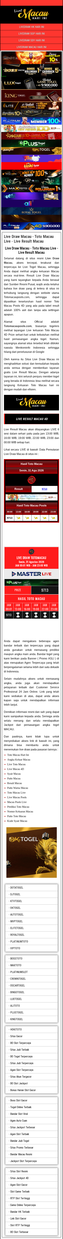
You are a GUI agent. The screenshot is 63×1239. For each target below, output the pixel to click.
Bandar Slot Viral (19, 1114)
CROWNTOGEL (18, 978)
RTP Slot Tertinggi (20, 1198)
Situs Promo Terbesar (21, 1147)
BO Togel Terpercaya (21, 1056)
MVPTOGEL (16, 921)
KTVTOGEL (16, 901)
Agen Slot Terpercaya (21, 1070)
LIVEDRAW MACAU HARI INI (31, 47)
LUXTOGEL (16, 999)
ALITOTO (15, 1005)
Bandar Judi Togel (19, 1140)
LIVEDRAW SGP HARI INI (31, 33)
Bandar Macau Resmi (21, 1154)
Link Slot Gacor (18, 1218)
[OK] (31, 852)
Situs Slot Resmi (19, 1171)
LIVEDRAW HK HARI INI (31, 26)
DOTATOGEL (16, 887)
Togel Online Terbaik (20, 1107)
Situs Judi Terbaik (19, 1049)
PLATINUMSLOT (19, 972)
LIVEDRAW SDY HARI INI (31, 40)
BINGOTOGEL (17, 992)
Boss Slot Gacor (18, 1100)
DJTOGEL (15, 894)
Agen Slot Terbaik (19, 1134)
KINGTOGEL (16, 1019)
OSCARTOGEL (17, 985)
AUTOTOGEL (17, 914)
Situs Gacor (16, 1036)
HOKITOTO (16, 1029)
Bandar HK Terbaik (20, 1211)
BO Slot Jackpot (19, 1083)
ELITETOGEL (17, 928)
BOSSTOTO (16, 958)
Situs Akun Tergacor (21, 1076)
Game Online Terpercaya (23, 1205)
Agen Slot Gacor (19, 1184)
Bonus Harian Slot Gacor (23, 1090)
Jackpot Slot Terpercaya (23, 1161)
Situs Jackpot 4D (19, 1178)
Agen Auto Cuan (18, 1120)
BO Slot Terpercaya (20, 1043)
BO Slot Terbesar (19, 1232)
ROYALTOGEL (17, 934)
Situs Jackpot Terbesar (22, 1127)
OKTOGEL (15, 907)
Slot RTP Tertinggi (20, 1225)
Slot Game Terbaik (20, 1191)
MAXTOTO (15, 965)
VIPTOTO (15, 948)
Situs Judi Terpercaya (21, 1063)
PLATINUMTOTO (19, 941)
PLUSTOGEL (17, 1012)
